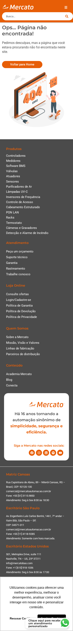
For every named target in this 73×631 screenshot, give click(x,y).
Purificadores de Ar (19, 186)
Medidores (13, 161)
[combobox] (33, 16)
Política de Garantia (19, 305)
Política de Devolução (21, 311)
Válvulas (12, 171)
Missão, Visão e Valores (22, 343)
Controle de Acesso (19, 202)
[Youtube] (60, 453)
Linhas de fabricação (20, 348)
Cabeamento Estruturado (23, 207)
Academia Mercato (19, 374)
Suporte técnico (17, 257)
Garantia (11, 263)
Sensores (12, 181)
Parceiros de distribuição (23, 354)
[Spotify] (53, 453)
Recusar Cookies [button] (21, 618)
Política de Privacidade (21, 317)
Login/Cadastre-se (18, 300)
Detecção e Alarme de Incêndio (27, 233)
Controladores (16, 156)
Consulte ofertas (17, 294)
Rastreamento (15, 268)
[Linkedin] (46, 453)
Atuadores (13, 176)
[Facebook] (32, 453)
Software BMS (15, 166)
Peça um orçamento (19, 251)
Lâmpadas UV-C (17, 192)
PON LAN (12, 212)
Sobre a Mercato (17, 337)
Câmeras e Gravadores (21, 228)
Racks (10, 217)
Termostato (14, 223)
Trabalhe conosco (18, 274)
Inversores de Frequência (23, 197)
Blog (9, 380)
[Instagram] (39, 453)
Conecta (11, 385)
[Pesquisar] (69, 16)
